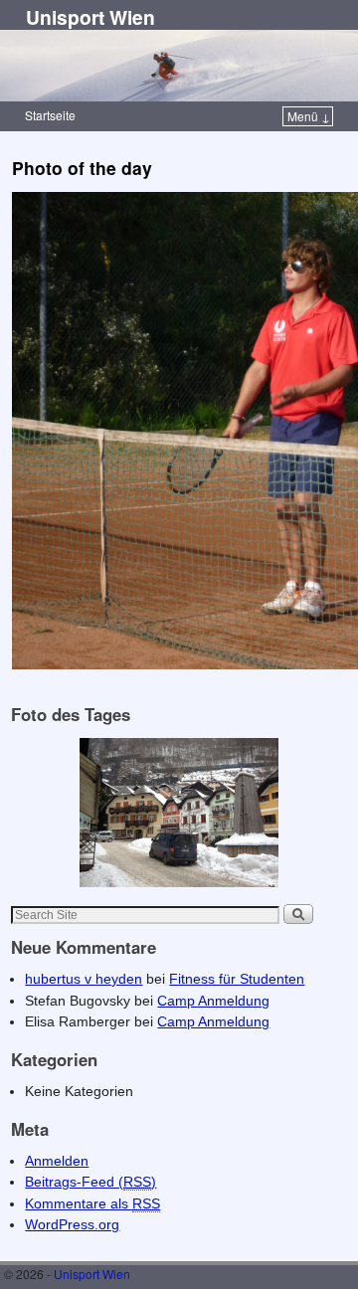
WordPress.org (72, 1224)
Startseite (50, 114)
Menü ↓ (308, 115)
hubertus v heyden (83, 979)
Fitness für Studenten (236, 979)
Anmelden (57, 1161)
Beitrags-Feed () (90, 1182)
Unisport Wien (90, 17)
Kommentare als (92, 1203)
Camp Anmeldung (213, 1001)
